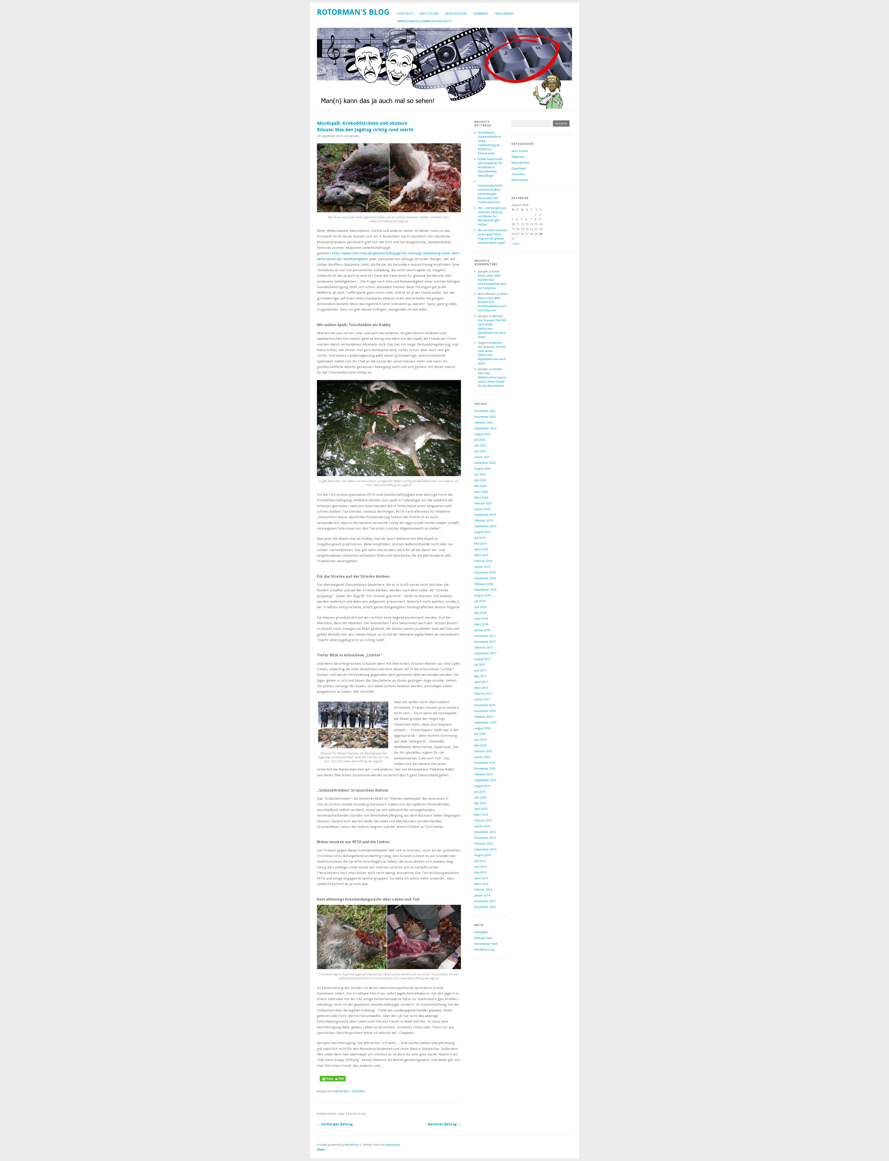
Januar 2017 (482, 699)
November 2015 (485, 768)
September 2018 (485, 589)
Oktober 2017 (483, 647)
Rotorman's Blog (353, 12)
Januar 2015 (482, 826)
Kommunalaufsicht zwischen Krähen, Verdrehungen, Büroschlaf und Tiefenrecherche (490, 194)
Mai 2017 (480, 676)
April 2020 (481, 491)
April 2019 (481, 549)
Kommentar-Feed (486, 944)
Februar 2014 (483, 889)
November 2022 (485, 416)
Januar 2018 (482, 630)
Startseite (405, 13)
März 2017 (481, 688)
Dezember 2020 (484, 463)
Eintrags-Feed (483, 938)
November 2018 (485, 578)
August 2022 (482, 434)
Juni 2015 (480, 797)
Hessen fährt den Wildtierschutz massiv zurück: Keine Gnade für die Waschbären (492, 377)
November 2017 (485, 641)
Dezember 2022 (484, 411)
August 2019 (482, 532)
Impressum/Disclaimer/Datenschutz (424, 21)
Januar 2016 (482, 757)
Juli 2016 (479, 734)
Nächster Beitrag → (444, 1124)
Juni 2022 (480, 445)
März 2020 (481, 497)
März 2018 (481, 624)
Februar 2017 (483, 693)
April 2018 (481, 618)
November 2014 (485, 838)
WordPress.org (484, 949)
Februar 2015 (483, 820)
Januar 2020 (482, 509)
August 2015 (482, 786)
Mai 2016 (480, 745)
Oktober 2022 (483, 422)
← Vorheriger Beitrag (335, 1124)
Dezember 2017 (484, 636)
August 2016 (482, 728)
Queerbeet (480, 13)
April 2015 (481, 809)
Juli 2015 (479, 791)
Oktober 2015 (483, 774)
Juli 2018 (479, 601)
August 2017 (482, 659)
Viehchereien (504, 13)
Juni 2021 (480, 451)
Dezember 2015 (484, 763)
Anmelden (481, 932)
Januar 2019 (482, 566)
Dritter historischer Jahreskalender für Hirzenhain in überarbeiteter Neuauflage (490, 167)
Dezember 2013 (484, 901)
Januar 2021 (482, 457)
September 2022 (485, 428)
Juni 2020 (480, 480)
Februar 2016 (483, 751)
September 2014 (485, 849)
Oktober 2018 (483, 584)
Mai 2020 (480, 486)
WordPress (352, 1144)
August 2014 (482, 855)
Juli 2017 (479, 664)
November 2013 (485, 907)
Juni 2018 (480, 607)
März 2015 (481, 814)
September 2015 (485, 780)
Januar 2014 (482, 895)
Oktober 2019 (483, 520)
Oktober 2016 (483, 716)
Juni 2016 (480, 739)
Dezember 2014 (484, 832)
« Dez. (515, 243)
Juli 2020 (479, 474)
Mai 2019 (480, 543)
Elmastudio (393, 1144)
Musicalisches (456, 13)
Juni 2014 (480, 866)
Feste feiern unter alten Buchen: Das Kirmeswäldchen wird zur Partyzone (492, 280)
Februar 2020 (483, 503)
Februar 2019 (483, 561)
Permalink (358, 1091)
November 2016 (485, 711)
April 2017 (481, 682)
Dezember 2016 (484, 705)
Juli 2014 (479, 861)
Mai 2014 (480, 872)
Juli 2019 (479, 538)
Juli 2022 (479, 439)
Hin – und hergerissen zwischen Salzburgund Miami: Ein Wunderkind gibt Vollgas (492, 216)
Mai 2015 (480, 803)
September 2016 (485, 722)
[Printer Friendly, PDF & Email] (333, 1080)
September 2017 (485, 653)
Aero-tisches (429, 13)
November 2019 (485, 514)
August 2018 (482, 595)
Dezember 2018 (484, 572)
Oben (321, 1149)
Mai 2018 (480, 613)
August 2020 (482, 468)
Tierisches (518, 174)
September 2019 (485, 526)
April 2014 (481, 878)
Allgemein (517, 157)
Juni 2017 (480, 670)
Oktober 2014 (483, 843)
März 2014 (481, 884)
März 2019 (481, 555)
